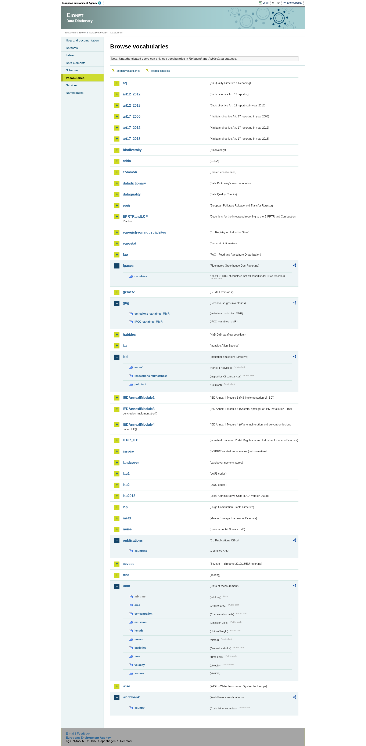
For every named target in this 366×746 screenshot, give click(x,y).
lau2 (126, 485)
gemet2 (129, 292)
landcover (131, 462)
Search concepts (160, 71)
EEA (83, 3)
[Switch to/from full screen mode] (279, 3)
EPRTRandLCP (135, 216)
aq (125, 83)
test (126, 575)
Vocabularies (75, 78)
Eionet (82, 32)
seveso (128, 564)
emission (140, 622)
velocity (139, 664)
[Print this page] (273, 3)
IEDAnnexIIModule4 (139, 424)
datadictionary (134, 183)
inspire (128, 451)
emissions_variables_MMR (151, 313)
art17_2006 (131, 116)
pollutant (140, 384)
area (137, 605)
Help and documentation (82, 40)
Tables (70, 55)
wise (126, 686)
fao (125, 254)
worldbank (131, 697)
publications (133, 540)
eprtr (126, 205)
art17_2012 (131, 127)
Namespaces (74, 92)
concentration (143, 613)
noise (127, 529)
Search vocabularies (128, 71)
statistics (140, 647)
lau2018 (129, 496)
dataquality (132, 194)
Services (71, 85)
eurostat (129, 243)
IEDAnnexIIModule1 (139, 397)
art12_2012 (131, 94)
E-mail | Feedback (78, 733)
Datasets (72, 48)
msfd (127, 518)
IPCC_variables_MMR (148, 321)
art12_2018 (131, 105)
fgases (128, 265)
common (130, 172)
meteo (138, 639)
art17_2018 (131, 138)
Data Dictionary (98, 32)
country (139, 707)
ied (125, 357)
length (138, 630)
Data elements (75, 63)
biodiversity (132, 150)
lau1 (126, 473)
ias (125, 345)
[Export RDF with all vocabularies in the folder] (294, 265)
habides (129, 334)
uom (126, 586)
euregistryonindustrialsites (144, 232)
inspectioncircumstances (150, 375)
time (137, 656)
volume (139, 673)
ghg (126, 303)
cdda (127, 161)
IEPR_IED (131, 440)
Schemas (72, 70)
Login (266, 2)
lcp (125, 507)
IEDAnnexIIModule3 (139, 409)
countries (140, 276)
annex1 (139, 367)
